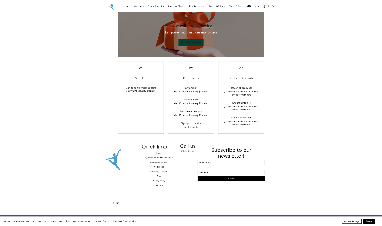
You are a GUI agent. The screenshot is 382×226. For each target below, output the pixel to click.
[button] (264, 6)
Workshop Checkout (158, 162)
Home (159, 153)
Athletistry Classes (158, 171)
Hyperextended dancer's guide (158, 157)
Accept (369, 221)
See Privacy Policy (127, 221)
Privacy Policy (159, 180)
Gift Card (159, 185)
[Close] (378, 221)
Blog (159, 176)
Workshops (159, 167)
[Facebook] (268, 6)
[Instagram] (273, 6)
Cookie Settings (351, 221)
